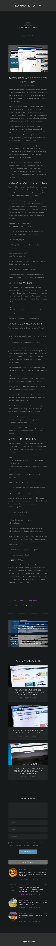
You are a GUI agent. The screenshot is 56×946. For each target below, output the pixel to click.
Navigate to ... (26, 5)
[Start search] (23, 36)
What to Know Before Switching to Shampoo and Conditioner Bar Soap (31, 889)
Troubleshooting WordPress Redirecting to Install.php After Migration (28, 771)
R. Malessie (35, 879)
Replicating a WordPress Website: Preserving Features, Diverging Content (28, 692)
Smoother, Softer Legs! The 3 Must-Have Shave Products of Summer (32, 874)
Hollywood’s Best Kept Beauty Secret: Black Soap (33, 904)
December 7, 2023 (28, 698)
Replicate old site (28, 601)
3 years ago (23, 879)
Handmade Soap (26, 869)
